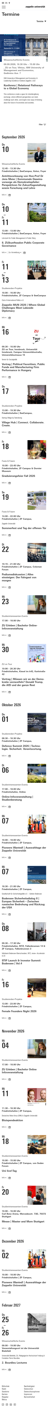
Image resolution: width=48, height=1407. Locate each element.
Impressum (28, 1394)
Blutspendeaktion (12, 1120)
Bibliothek (5, 1386)
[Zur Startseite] (36, 8)
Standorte (5, 1392)
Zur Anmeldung (14, 253)
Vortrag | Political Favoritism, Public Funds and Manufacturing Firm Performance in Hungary (23, 367)
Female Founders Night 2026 (19, 1011)
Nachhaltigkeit (29, 1386)
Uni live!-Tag (9, 1171)
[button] (2, 1404)
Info (3, 195)
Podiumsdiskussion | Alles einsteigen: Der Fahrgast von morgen (19, 577)
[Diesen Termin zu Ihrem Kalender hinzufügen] (10, 195)
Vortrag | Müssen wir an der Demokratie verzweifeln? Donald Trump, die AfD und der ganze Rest (23, 682)
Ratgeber (5, 1397)
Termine (10, 14)
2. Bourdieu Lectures (14, 1363)
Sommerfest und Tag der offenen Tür (24, 528)
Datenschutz (28, 1389)
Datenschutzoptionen (32, 1392)
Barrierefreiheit (29, 1397)
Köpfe (4, 1389)
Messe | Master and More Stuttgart (23, 1221)
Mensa (4, 1400)
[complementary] (9, 3)
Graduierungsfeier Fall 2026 (18, 476)
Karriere (4, 1394)
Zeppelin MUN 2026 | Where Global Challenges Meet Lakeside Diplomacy (23, 308)
